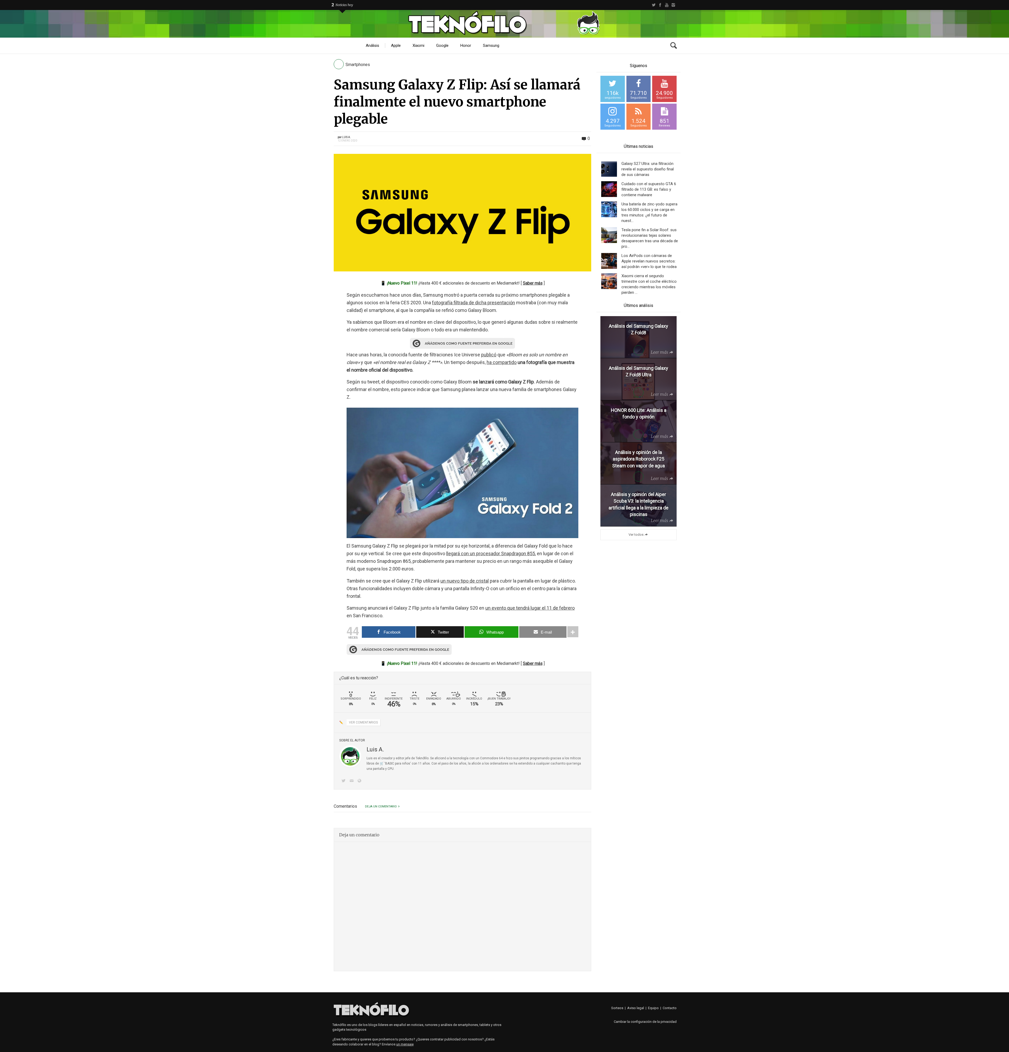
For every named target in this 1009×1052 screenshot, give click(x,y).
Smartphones (358, 64)
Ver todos (636, 535)
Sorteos (617, 1008)
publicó (488, 354)
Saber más (533, 283)
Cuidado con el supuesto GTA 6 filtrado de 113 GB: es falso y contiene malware (648, 189)
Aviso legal (635, 1008)
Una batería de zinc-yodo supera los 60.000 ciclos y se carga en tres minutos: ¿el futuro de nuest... (649, 212)
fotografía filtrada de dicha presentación (473, 302)
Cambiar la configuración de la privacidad (645, 1022)
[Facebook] (660, 5)
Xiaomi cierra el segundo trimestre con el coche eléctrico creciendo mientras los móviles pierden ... (649, 284)
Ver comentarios (363, 722)
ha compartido (502, 362)
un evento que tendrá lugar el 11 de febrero (530, 608)
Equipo (653, 1008)
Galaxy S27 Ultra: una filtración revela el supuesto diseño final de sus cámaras (647, 169)
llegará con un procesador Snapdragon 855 (490, 553)
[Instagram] (673, 5)
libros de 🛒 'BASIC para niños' (389, 763)
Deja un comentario (381, 806)
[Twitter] (653, 5)
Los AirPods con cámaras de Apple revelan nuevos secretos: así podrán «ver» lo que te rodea (649, 261)
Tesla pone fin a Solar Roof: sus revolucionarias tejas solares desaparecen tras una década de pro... (649, 238)
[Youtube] (666, 5)
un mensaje (405, 1044)
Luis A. (346, 137)
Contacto (670, 1008)
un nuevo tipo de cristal (464, 581)
